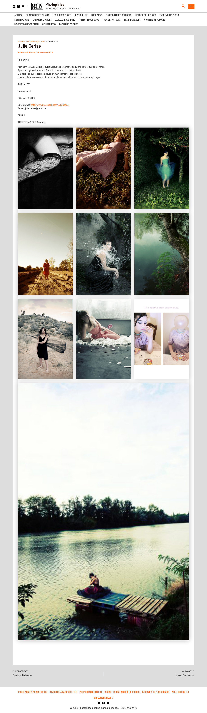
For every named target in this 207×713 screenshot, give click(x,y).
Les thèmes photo (62, 15)
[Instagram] (18, 6)
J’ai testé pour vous (88, 19)
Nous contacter (180, 692)
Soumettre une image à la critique (122, 692)
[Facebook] (14, 6)
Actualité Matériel (65, 19)
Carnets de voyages (154, 19)
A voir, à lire (81, 15)
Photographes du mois (37, 15)
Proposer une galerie (90, 692)
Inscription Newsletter (26, 24)
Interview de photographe (156, 692)
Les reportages (132, 19)
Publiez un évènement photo (32, 692)
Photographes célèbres (118, 15)
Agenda (18, 15)
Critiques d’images (42, 19)
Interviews (96, 15)
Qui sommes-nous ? (103, 698)
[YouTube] (23, 6)
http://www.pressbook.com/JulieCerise (49, 105)
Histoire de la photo (145, 15)
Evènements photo (169, 15)
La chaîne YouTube (68, 24)
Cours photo (49, 24)
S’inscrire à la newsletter (63, 692)
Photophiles (55, 4)
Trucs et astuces (112, 19)
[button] (183, 6)
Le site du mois (21, 19)
